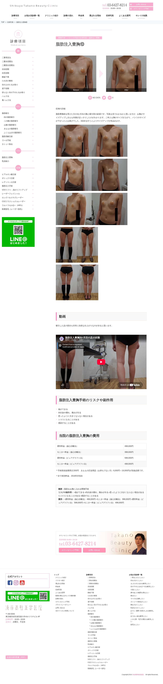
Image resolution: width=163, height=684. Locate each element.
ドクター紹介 (60, 580)
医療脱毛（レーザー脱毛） (12, 209)
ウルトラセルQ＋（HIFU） (13, 205)
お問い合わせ (141, 4)
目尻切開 (5, 73)
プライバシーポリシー (63, 605)
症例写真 (10, 22)
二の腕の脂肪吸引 (11, 121)
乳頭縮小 (5, 161)
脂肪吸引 (5, 113)
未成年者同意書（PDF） (16, 657)
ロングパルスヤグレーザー (12, 198)
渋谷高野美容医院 (138, 674)
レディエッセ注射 (9, 182)
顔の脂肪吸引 (9, 117)
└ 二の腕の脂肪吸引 (96, 620)
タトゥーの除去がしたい (139, 602)
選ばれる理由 (60, 583)
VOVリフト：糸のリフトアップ (14, 190)
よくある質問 (60, 592)
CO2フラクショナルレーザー (13, 201)
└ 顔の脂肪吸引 (94, 617)
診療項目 (89, 575)
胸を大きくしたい (137, 605)
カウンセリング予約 (141, 9)
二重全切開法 (7, 61)
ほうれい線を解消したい (139, 616)
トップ (56, 575)
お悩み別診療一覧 (135, 575)
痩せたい (134, 596)
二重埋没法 (6, 58)
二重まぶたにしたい (138, 577)
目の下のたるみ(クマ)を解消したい (143, 586)
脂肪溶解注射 (7, 136)
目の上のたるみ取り (10, 85)
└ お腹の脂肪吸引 (95, 623)
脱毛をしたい (135, 624)
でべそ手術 (6, 140)
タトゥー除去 (7, 144)
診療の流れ (59, 599)
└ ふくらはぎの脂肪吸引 (97, 629)
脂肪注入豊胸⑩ (21, 22)
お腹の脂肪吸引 (10, 125)
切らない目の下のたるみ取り (13, 92)
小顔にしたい (135, 590)
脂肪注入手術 (7, 186)
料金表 (57, 586)
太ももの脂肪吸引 (11, 129)
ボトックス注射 (8, 178)
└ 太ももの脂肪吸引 (96, 626)
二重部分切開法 (8, 65)
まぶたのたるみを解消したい (141, 583)
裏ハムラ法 (6, 100)
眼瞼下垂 (5, 77)
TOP (2, 22)
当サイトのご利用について (64, 611)
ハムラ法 (5, 96)
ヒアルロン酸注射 (9, 174)
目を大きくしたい (137, 580)
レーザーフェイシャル (11, 194)
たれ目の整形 (7, 81)
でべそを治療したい (138, 599)
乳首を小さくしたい (138, 608)
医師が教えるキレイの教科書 (65, 596)
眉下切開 (5, 88)
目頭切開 (5, 69)
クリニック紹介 (60, 577)
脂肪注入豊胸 (7, 157)
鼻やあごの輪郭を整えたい (140, 592)
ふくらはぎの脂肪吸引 (13, 133)
